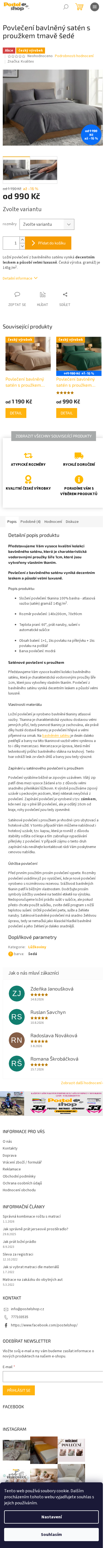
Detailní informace (17, 278)
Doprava (9, 1155)
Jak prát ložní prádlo (19, 1242)
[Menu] (94, 6)
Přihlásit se (18, 1390)
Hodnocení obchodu (19, 1190)
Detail (16, 413)
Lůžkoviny (37, 947)
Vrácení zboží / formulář (22, 1162)
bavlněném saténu (56, 735)
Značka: (20, 61)
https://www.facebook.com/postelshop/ (44, 1325)
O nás (7, 1141)
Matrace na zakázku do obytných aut (33, 1279)
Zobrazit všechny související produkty (54, 436)
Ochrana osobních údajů (22, 1183)
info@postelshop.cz (27, 1309)
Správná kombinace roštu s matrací (32, 1216)
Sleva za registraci (18, 1254)
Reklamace (12, 1169)
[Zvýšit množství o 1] (22, 240)
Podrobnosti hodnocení (74, 56)
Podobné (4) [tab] (31, 522)
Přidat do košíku (52, 243)
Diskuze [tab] (72, 522)
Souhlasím (51, 1535)
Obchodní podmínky (19, 1176)
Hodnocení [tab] (53, 522)
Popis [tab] (12, 522)
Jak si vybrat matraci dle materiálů (31, 1267)
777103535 (19, 1317)
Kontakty (10, 1148)
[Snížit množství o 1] (22, 246)
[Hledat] (65, 6)
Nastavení (51, 1517)
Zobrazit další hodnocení (81, 1083)
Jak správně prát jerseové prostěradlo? (35, 1229)
